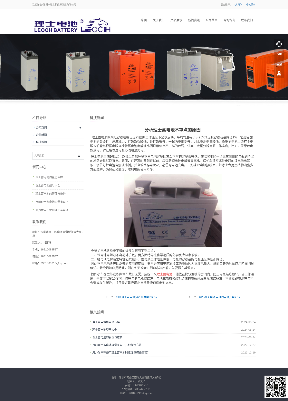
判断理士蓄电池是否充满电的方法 (136, 297)
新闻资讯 (194, 20)
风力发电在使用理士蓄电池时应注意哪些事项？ (121, 352)
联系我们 (247, 20)
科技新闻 (41, 142)
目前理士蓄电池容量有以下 (51, 201)
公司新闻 (41, 127)
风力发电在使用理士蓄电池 (51, 210)
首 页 (143, 20)
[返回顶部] (279, 75)
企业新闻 (41, 134)
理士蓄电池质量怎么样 (106, 322)
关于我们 (159, 20)
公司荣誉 (211, 20)
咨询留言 (229, 20)
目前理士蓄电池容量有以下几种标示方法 (117, 344)
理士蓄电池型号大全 (104, 329)
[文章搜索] (79, 156)
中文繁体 (251, 4)
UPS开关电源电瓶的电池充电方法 (219, 297)
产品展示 (176, 20)
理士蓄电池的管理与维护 (107, 337)
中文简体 (237, 4)
